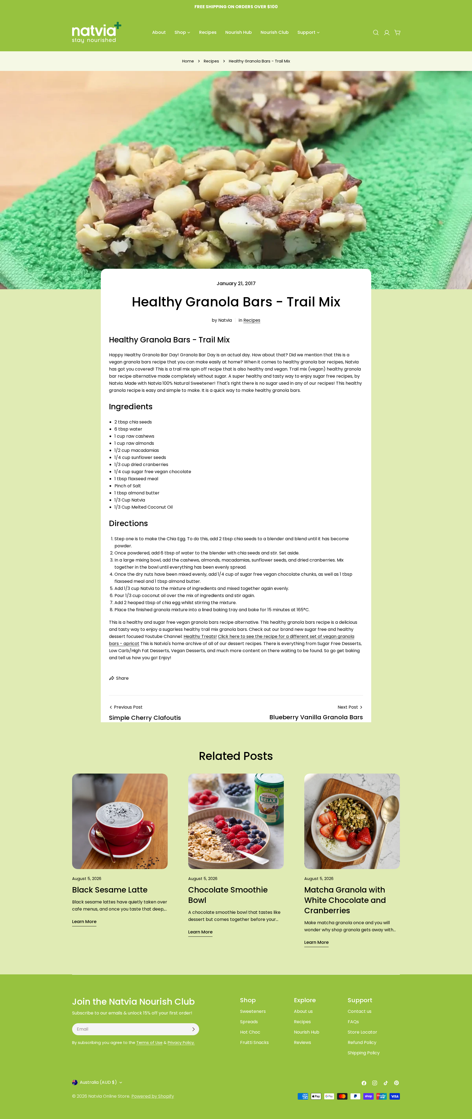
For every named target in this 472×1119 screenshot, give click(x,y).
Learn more (84, 921)
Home (188, 61)
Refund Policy (362, 1042)
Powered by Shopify (152, 1096)
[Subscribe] (193, 1029)
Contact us (359, 1011)
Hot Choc (250, 1032)
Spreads (249, 1022)
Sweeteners (253, 1011)
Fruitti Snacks (254, 1042)
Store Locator (362, 1032)
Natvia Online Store (108, 1096)
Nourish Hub (306, 1032)
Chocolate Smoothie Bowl (228, 895)
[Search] (375, 32)
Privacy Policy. (181, 1042)
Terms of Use (149, 1042)
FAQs (353, 1022)
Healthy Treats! (200, 636)
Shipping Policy (364, 1053)
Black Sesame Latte (110, 890)
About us (303, 1011)
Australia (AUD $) (98, 1082)
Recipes (211, 61)
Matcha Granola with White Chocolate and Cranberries (345, 900)
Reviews (302, 1042)
